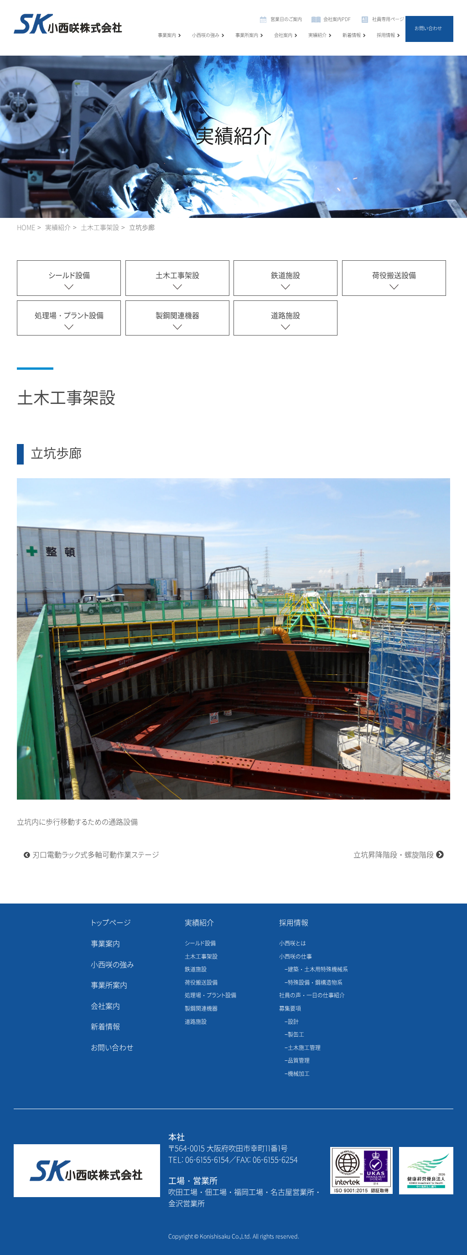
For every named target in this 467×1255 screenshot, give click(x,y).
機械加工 (299, 1074)
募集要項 (290, 1008)
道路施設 (285, 315)
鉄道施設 (285, 275)
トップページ (111, 923)
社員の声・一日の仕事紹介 (312, 995)
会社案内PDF (337, 19)
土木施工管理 (304, 1048)
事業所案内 (246, 35)
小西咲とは (292, 943)
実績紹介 (317, 35)
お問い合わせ (428, 28)
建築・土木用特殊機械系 (318, 969)
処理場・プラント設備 (69, 315)
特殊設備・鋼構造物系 (315, 982)
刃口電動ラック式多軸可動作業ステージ (95, 855)
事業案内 (167, 35)
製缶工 (296, 1034)
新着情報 (351, 35)
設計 (293, 1022)
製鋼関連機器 (177, 315)
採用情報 (386, 35)
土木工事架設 (100, 227)
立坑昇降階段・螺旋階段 (393, 855)
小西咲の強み (205, 35)
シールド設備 (69, 275)
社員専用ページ (388, 19)
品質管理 (299, 1060)
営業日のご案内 (286, 19)
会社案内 (283, 35)
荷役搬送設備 (394, 275)
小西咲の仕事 (295, 957)
